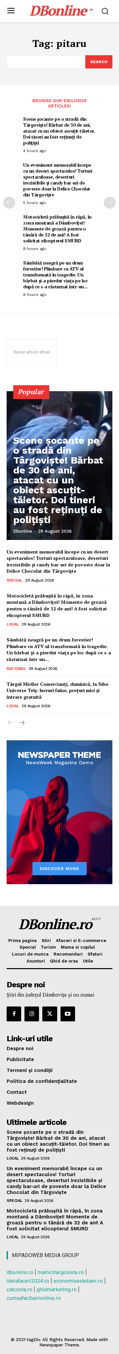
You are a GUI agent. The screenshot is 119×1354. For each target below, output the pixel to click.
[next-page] (110, 203)
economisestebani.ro (78, 1281)
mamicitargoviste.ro (61, 1272)
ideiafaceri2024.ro (28, 1281)
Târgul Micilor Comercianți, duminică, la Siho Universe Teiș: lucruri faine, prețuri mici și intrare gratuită (57, 690)
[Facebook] (14, 1013)
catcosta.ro (19, 1289)
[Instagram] (31, 1013)
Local (13, 624)
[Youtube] (67, 1013)
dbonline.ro (20, 1272)
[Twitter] (49, 1013)
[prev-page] (9, 203)
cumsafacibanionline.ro (34, 1298)
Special (14, 580)
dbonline (22, 531)
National (16, 668)
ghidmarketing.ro (57, 1289)
